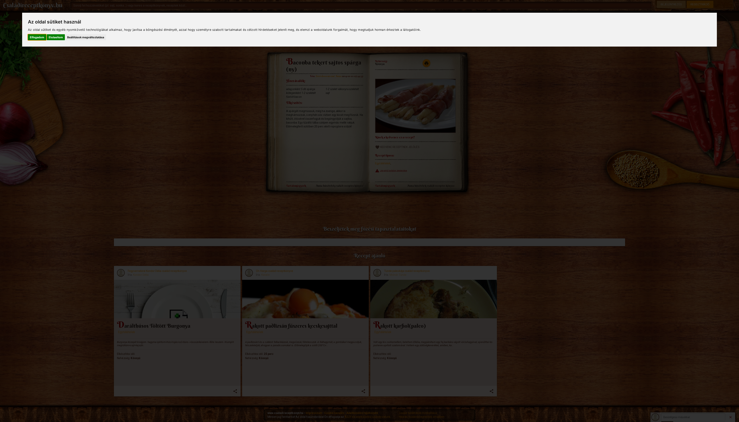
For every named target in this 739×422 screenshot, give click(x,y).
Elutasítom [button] (56, 37)
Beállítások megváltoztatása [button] (85, 37)
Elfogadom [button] (37, 37)
